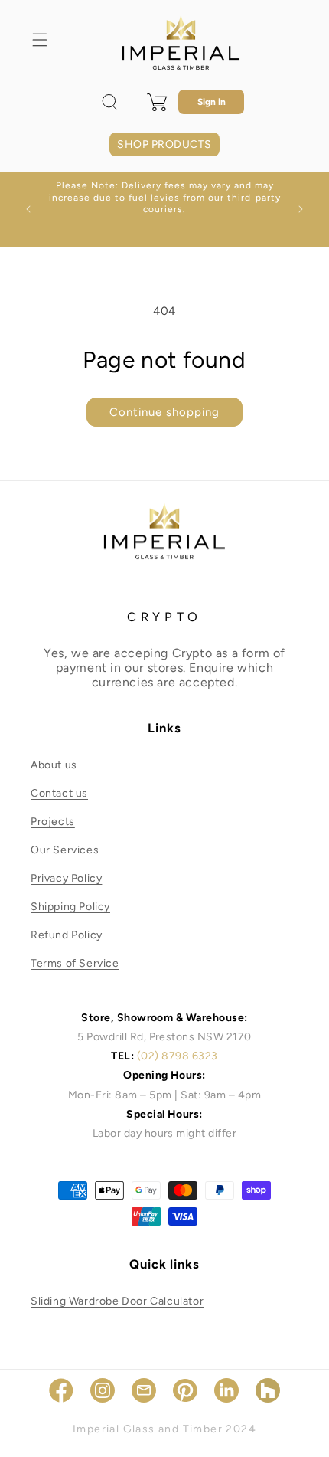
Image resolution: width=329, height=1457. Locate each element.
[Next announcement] (301, 209)
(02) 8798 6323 (177, 1055)
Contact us (59, 793)
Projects (53, 821)
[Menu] (40, 40)
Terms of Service (75, 963)
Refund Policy (67, 934)
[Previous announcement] (28, 209)
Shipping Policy (70, 906)
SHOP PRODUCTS (164, 144)
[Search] (109, 102)
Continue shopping (164, 412)
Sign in (211, 102)
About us (54, 764)
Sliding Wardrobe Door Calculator (117, 1301)
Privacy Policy (66, 878)
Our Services (65, 849)
